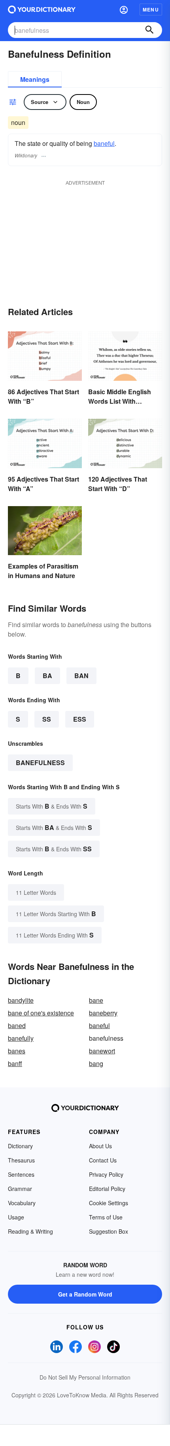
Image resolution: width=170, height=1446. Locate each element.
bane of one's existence (41, 1012)
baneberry (103, 1012)
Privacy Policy (106, 1174)
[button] (123, 9)
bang (96, 1063)
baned (17, 1025)
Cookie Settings (108, 1203)
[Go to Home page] (42, 9)
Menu (151, 9)
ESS (79, 719)
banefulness (40, 762)
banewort (102, 1050)
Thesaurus (21, 1160)
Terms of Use (106, 1217)
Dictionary (20, 1146)
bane (96, 1000)
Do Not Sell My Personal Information (85, 1377)
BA (47, 675)
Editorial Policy (107, 1189)
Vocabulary (22, 1203)
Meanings (34, 79)
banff (15, 1063)
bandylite (21, 1000)
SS (46, 719)
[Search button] (149, 30)
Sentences (21, 1174)
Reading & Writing (30, 1231)
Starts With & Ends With (51, 806)
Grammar (20, 1189)
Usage (16, 1217)
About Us (100, 1146)
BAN (81, 675)
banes (16, 1050)
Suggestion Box (108, 1231)
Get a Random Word (85, 1294)
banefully (21, 1038)
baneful (104, 143)
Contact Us (103, 1160)
